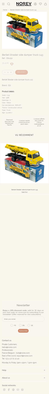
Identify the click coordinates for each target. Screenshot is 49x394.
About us (6, 378)
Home (5, 10)
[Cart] (45, 4)
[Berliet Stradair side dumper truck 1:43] (24, 163)
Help (4, 370)
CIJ (9, 85)
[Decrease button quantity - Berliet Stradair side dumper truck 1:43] (4, 72)
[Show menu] (3, 4)
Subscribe (23, 331)
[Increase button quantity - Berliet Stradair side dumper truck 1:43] (11, 72)
